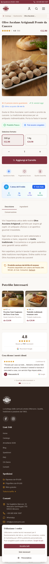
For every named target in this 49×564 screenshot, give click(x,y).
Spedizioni (7, 452)
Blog (4, 448)
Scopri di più (38, 541)
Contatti (6, 467)
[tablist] (24, 209)
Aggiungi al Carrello (26, 160)
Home (5, 433)
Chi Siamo (7, 462)
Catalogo (6, 438)
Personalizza (26, 558)
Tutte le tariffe (8, 491)
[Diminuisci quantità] (9, 152)
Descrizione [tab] (9, 207)
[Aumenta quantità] (40, 152)
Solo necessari (24, 552)
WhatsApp (11, 517)
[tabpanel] (24, 237)
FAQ (4, 457)
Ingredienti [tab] (24, 207)
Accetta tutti (24, 546)
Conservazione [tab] (10, 212)
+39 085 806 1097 (14, 513)
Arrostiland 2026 (9, 443)
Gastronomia (17, 16)
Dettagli (32, 270)
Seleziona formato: (9, 132)
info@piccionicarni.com (16, 522)
